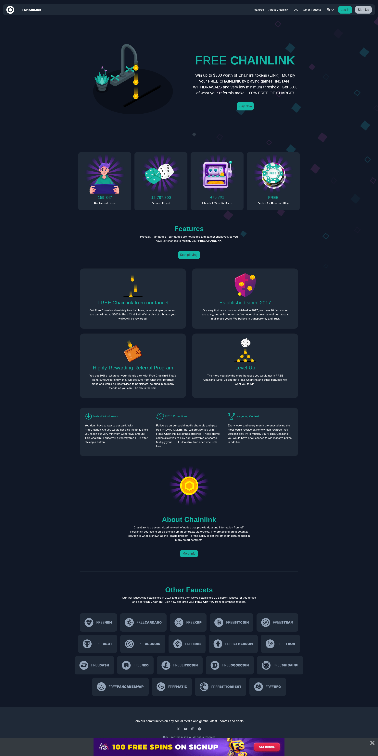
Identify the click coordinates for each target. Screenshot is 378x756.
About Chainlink (278, 9)
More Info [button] (189, 553)
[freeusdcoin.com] (142, 644)
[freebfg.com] (267, 687)
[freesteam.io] (277, 622)
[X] (179, 729)
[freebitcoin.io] (231, 622)
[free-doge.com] (230, 665)
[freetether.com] (97, 644)
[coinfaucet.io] (188, 622)
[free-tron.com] (280, 644)
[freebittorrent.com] (220, 687)
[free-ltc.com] (180, 665)
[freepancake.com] (120, 687)
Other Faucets (312, 9)
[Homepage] (24, 10)
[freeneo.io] (135, 665)
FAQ (295, 9)
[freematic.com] (172, 687)
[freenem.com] (98, 622)
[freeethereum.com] (233, 644)
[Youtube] (186, 729)
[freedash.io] (94, 665)
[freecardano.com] (143, 622)
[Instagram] (193, 729)
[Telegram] (199, 729)
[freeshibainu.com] (280, 665)
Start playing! (189, 254)
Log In (345, 9)
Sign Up (363, 9)
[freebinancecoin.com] (187, 644)
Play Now (245, 106)
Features (258, 9)
